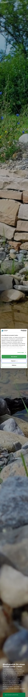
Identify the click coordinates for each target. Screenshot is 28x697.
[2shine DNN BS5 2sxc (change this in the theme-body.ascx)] (5, 2)
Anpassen (13, 360)
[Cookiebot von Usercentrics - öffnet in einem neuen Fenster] (21, 331)
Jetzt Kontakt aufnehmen (11, 694)
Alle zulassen (14, 356)
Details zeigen (21, 352)
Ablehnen (14, 365)
